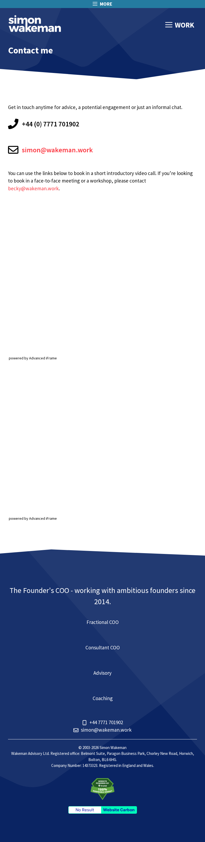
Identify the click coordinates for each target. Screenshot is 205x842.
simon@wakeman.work (57, 149)
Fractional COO (102, 622)
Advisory (102, 673)
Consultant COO (102, 647)
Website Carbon (119, 809)
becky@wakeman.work (33, 188)
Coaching (103, 698)
